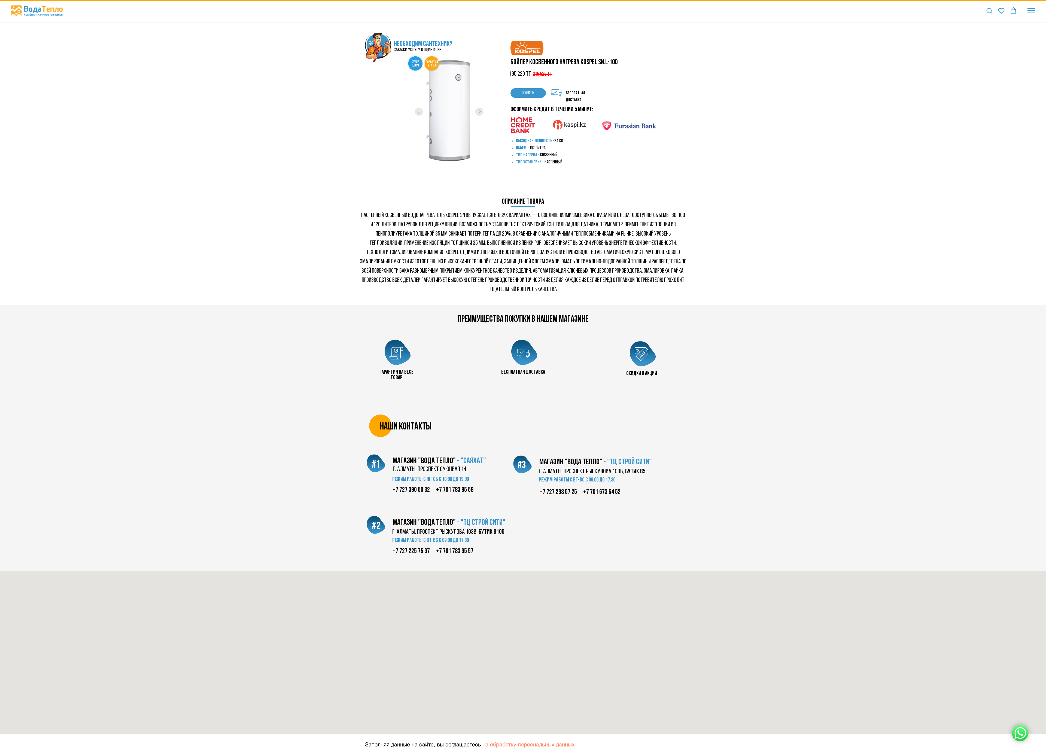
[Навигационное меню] (1031, 11)
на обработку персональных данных (528, 745)
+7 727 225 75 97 (411, 551)
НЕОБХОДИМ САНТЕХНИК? (423, 44)
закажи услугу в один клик (418, 50)
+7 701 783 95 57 (454, 551)
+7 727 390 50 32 (411, 490)
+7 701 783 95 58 (454, 490)
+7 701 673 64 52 (602, 492)
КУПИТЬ (528, 93)
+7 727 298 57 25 (558, 492)
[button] (989, 10)
